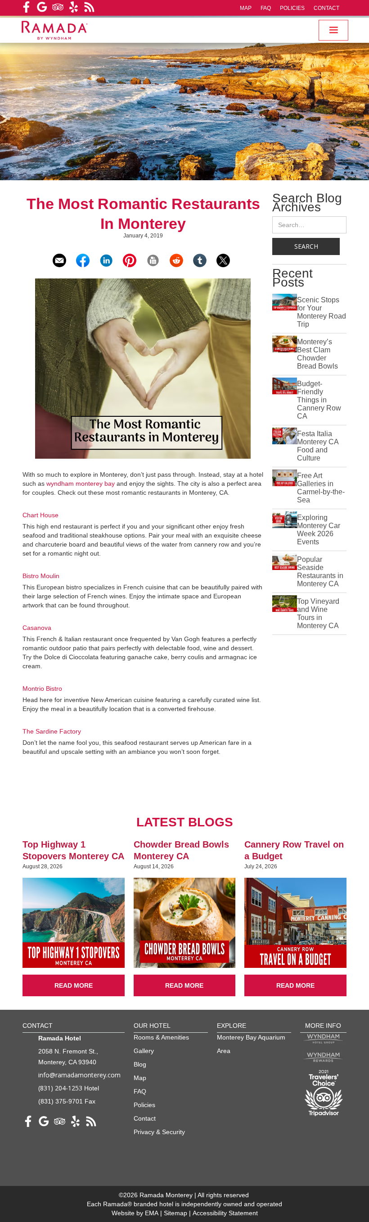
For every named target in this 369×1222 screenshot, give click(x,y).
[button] (333, 30)
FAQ (266, 8)
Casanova (36, 627)
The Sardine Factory (51, 731)
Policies (292, 8)
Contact (326, 8)
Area (223, 1050)
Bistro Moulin (40, 575)
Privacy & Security (159, 1131)
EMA (151, 1213)
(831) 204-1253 (60, 1088)
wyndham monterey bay (80, 483)
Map (246, 8)
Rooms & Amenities (161, 1037)
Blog (140, 1064)
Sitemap (176, 1213)
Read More (73, 985)
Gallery (144, 1050)
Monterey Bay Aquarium (251, 1037)
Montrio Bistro (42, 688)
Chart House (40, 515)
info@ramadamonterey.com (79, 1075)
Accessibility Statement (225, 1213)
